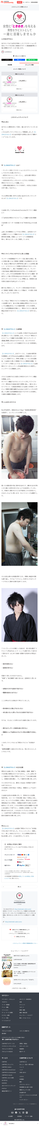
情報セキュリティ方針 (25, 1090)
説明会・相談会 (23, 1043)
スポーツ (22, 1007)
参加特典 (10, 64)
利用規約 (22, 1079)
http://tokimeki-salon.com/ (22, 909)
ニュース (22, 1067)
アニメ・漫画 (5, 1007)
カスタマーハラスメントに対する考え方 (28, 1096)
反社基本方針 (23, 1092)
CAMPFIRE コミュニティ (8, 1064)
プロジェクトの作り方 (7, 1049)
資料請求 (20, 2)
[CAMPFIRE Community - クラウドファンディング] (7, 2)
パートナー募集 (28, 1116)
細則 (21, 1082)
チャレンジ (22, 1004)
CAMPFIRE (4, 1061)
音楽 (21, 1002)
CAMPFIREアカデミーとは (8, 1043)
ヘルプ (21, 1069)
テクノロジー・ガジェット (8, 999)
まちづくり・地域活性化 (25, 999)
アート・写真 (5, 1018)
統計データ (22, 1051)
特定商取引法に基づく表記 (26, 1087)
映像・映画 (22, 1010)
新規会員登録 (34, 2)
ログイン (27, 2)
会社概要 (10, 1116)
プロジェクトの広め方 (7, 1051)
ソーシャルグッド (6, 1020)
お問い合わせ (23, 1072)
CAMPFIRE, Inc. (20, 1120)
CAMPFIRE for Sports (7, 1075)
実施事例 (22, 1049)
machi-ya (4, 1088)
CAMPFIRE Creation (6, 1067)
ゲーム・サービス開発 (7, 1012)
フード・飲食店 (5, 1004)
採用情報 (19, 1116)
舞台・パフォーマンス (25, 1018)
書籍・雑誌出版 (23, 1012)
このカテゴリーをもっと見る (19, 988)
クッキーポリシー (24, 1099)
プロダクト (4, 1002)
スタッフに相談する (24, 1031)
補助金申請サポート (7, 1091)
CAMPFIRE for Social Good (8, 1069)
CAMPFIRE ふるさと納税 (8, 1077)
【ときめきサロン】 (9, 165)
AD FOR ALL (5, 1080)
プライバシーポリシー (25, 1084)
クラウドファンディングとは (9, 1046)
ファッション (5, 1010)
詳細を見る (19, 89)
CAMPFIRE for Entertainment (9, 1072)
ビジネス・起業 (5, 1015)
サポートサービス (24, 1046)
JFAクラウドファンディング (8, 1085)
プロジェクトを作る (7, 1031)
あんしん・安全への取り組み (27, 1064)
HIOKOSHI (4, 1083)
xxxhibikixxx (8, 52)
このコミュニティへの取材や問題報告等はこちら (24, 943)
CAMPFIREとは (23, 1061)
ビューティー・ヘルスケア (26, 1015)
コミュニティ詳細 (29, 64)
